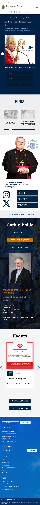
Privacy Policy (29, 502)
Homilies (22, 193)
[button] (2, 53)
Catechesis (20, 232)
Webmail (4, 473)
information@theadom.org (9, 441)
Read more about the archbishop (20, 214)
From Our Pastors (20, 240)
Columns (22, 199)
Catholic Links (6, 460)
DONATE (26, 12)
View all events (20, 401)
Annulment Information (8, 489)
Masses (29, 3)
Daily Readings (20, 247)
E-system (18, 499)
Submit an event (20, 408)
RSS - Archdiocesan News (9, 467)
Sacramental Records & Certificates (11, 486)
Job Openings (5, 465)
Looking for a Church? (8, 481)
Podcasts (23, 205)
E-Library (4, 470)
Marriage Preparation (7, 484)
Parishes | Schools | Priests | (18, 3)
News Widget (5, 462)
